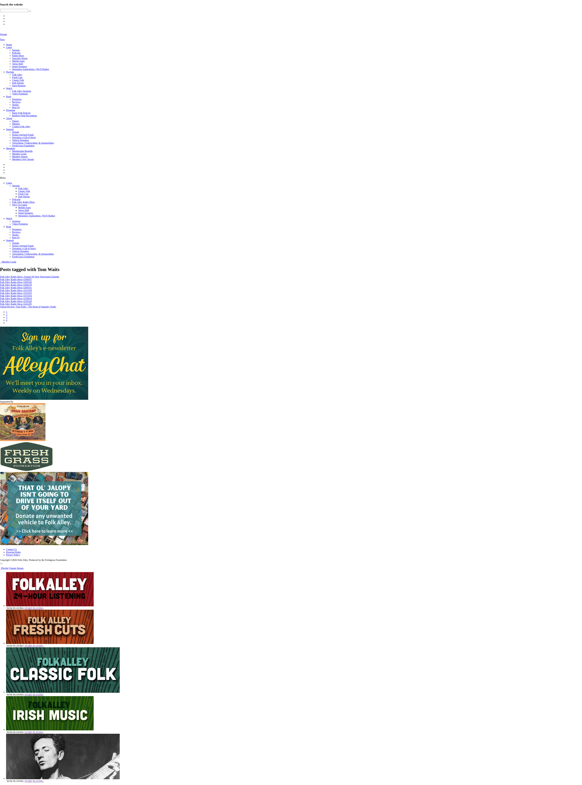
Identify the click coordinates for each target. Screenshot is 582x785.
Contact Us (11, 549)
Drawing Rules (13, 552)
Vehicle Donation (20, 140)
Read (8, 96)
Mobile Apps (18, 61)
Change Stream (16, 568)
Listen (9, 47)
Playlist (4, 568)
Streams (16, 50)
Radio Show (18, 55)
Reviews (16, 102)
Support (10, 129)
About (9, 118)
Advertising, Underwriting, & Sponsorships (33, 143)
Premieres (17, 99)
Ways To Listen (19, 205)
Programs (10, 110)
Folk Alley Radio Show (23, 202)
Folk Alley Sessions (21, 91)
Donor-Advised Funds (23, 134)
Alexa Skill (17, 63)
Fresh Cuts (17, 77)
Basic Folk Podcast (21, 113)
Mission (16, 124)
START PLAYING (34, 608)
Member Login (19, 154)
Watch (9, 88)
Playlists (10, 72)
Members (10, 148)
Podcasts (16, 53)
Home (9, 44)
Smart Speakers (19, 66)
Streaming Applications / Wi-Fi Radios (30, 69)
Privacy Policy (13, 555)
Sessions (16, 221)
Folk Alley (17, 74)
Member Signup (20, 156)
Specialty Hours (19, 58)
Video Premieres (20, 94)
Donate (15, 132)
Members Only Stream (23, 159)
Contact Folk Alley (21, 126)
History (15, 121)
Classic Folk (18, 80)
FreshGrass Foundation (23, 145)
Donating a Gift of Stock (24, 137)
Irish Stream (18, 83)
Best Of (16, 107)
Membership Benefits (22, 151)
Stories (15, 104)
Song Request (18, 85)
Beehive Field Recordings (24, 115)
